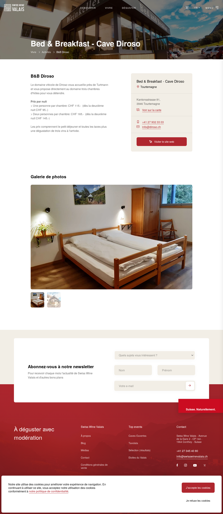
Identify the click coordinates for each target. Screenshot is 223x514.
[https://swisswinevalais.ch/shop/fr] (204, 465)
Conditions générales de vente (94, 466)
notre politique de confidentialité (48, 491)
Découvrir (88, 7)
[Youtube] (195, 465)
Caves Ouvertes (137, 435)
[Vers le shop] (187, 7)
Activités (46, 52)
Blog (83, 443)
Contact (85, 457)
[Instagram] (185, 465)
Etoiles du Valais (138, 457)
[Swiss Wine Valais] (14, 7)
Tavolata (133, 443)
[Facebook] (177, 465)
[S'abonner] (190, 386)
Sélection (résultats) (140, 450)
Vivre (109, 7)
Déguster (129, 7)
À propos (86, 435)
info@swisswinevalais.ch (192, 456)
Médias (85, 450)
